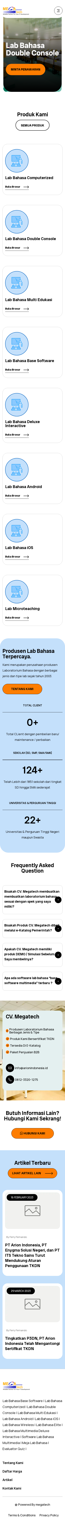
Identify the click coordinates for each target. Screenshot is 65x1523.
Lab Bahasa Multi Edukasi (28, 299)
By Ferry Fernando (16, 1237)
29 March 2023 (21, 1291)
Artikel (7, 1480)
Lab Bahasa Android (23, 486)
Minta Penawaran (27, 69)
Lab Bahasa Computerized (29, 177)
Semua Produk (32, 125)
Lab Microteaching (22, 608)
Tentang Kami (22, 689)
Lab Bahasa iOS (19, 547)
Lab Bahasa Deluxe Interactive (22, 423)
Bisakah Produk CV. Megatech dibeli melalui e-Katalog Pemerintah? (31, 927)
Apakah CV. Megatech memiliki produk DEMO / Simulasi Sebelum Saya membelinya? (29, 954)
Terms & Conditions (22, 1515)
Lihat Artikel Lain (27, 1173)
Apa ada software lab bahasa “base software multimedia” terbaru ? (31, 980)
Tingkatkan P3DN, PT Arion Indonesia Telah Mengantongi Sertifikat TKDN (32, 1343)
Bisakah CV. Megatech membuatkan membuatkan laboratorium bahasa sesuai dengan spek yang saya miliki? (32, 899)
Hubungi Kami (34, 1133)
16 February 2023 (22, 1197)
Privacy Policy (49, 1515)
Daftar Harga (12, 1471)
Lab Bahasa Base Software (29, 360)
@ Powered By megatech (32, 1505)
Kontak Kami (11, 1488)
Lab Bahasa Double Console (30, 238)
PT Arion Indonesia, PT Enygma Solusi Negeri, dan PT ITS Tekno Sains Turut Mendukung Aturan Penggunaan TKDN (32, 1255)
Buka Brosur (13, 186)
